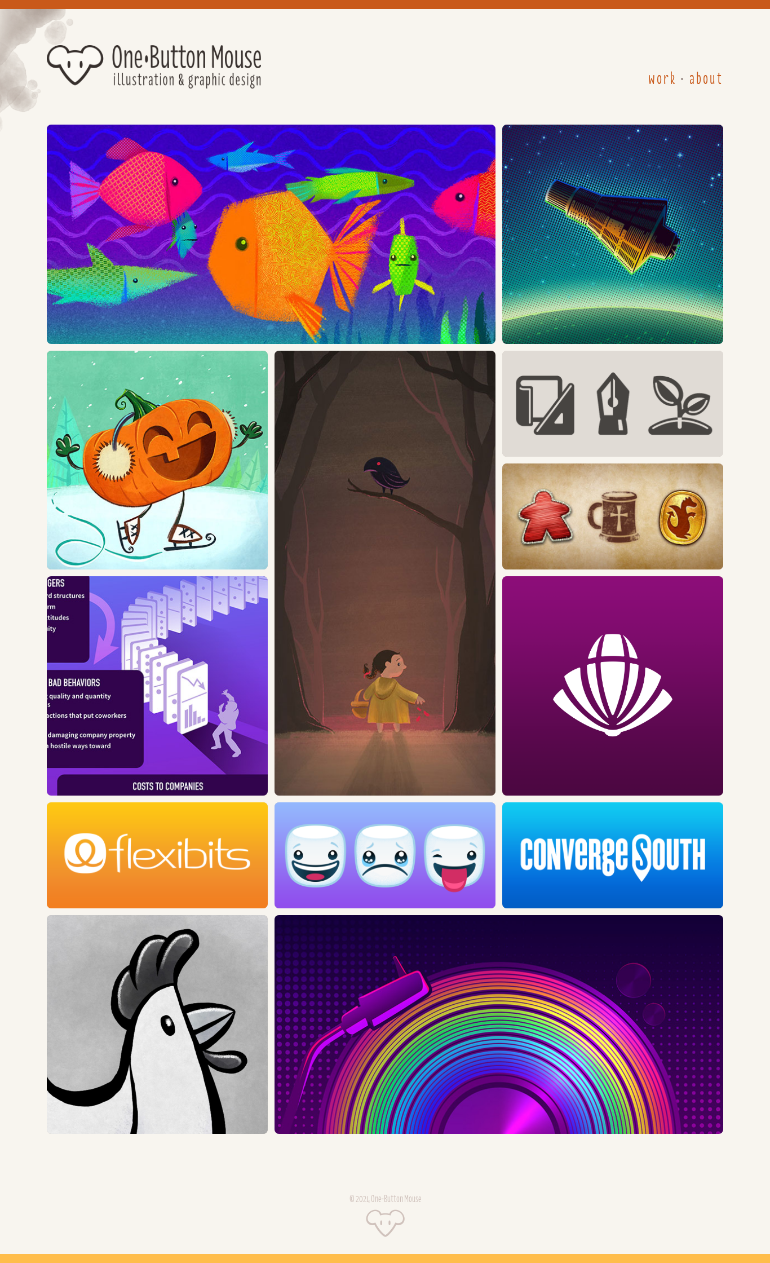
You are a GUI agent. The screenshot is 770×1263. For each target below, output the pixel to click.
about (706, 79)
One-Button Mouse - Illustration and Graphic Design (154, 67)
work (662, 79)
